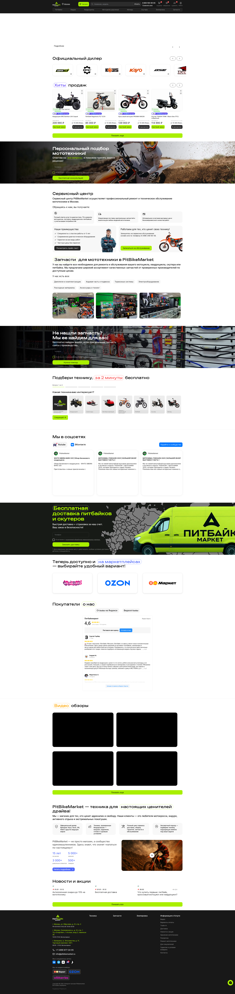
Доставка (164, 929)
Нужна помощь (71, 362)
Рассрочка (164, 938)
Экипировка (160, 10)
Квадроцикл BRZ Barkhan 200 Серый (65, 116)
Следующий (59, 417)
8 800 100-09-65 (148, 3)
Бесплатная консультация (71, 178)
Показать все (117, 904)
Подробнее (59, 46)
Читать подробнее (62, 869)
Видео (162, 919)
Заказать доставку (71, 544)
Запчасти (176, 10)
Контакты (164, 953)
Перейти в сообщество (170, 445)
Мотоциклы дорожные (110, 10)
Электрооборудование (149, 282)
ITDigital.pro (62, 988)
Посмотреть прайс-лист (67, 248)
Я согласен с (78, 172)
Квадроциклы (89, 10)
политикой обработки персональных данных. (83, 172)
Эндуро (73, 10)
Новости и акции (166, 932)
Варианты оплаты (167, 922)
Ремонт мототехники (168, 941)
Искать (137, 4)
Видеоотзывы (131, 610)
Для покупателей (167, 944)
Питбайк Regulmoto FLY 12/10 (95, 116)
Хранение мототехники (169, 935)
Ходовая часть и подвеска (98, 282)
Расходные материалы (64, 288)
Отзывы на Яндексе (107, 610)
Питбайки (58, 10)
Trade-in (163, 925)
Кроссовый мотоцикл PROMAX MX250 (131, 116)
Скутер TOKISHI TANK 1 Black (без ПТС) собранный (165, 117)
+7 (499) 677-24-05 (65, 950)
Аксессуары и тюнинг (90, 288)
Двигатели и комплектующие (67, 282)
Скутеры (144, 10)
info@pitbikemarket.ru (65, 954)
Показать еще (117, 135)
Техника (93, 916)
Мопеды (130, 10)
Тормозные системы (124, 282)
